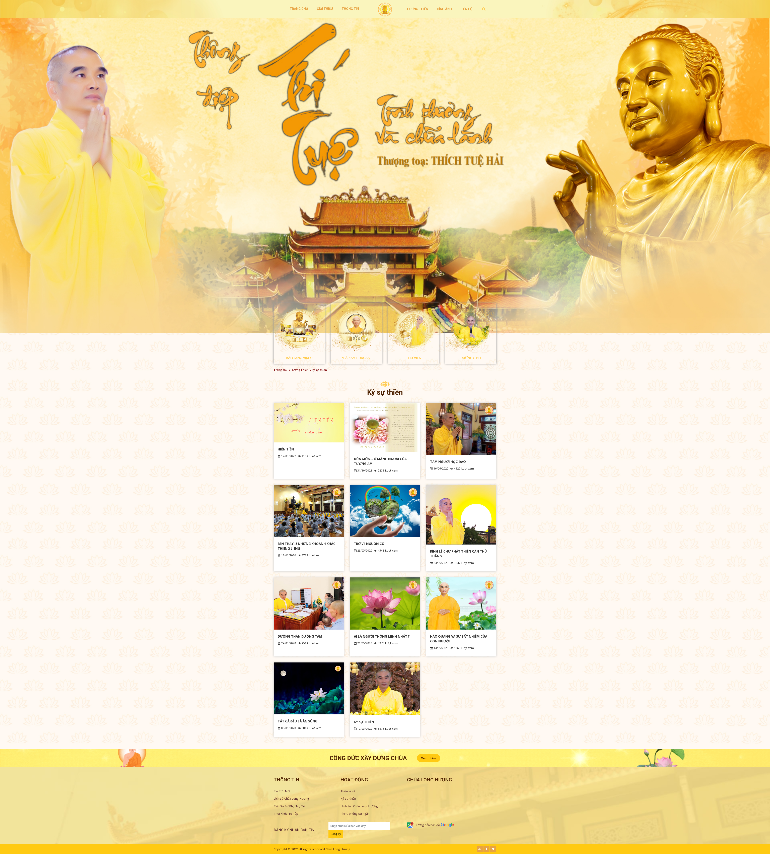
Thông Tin (350, 9)
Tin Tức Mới (282, 791)
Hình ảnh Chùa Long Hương (359, 806)
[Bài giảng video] (299, 329)
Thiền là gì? (348, 791)
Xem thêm (428, 758)
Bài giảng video (299, 358)
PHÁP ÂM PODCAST (356, 358)
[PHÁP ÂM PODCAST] (356, 329)
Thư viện (413, 358)
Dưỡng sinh (471, 358)
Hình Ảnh (444, 9)
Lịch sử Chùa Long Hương (291, 798)
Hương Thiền (417, 9)
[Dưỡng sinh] (470, 329)
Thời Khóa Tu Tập (286, 813)
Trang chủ (299, 9)
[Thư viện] (413, 329)
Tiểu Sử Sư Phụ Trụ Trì (289, 806)
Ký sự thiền (348, 798)
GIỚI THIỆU (325, 9)
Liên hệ (466, 9)
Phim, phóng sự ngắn (354, 813)
